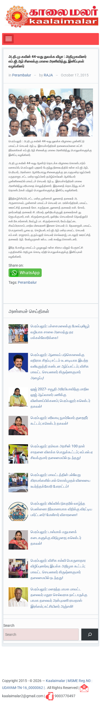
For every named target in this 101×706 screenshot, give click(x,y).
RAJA (48, 75)
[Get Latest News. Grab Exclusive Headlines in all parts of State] (52, 16)
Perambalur (21, 75)
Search (9, 625)
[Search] (89, 635)
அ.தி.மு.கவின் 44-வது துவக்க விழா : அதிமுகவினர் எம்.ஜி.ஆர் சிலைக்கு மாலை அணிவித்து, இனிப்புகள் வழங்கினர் (47, 61)
